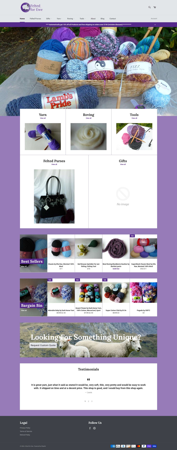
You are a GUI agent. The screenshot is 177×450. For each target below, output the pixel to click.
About (93, 19)
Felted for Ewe (29, 446)
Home (22, 19)
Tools (82, 19)
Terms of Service (26, 431)
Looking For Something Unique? (86, 337)
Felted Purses (35, 19)
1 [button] (85, 401)
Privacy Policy (25, 428)
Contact (113, 19)
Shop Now (49, 98)
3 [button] (91, 401)
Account (154, 18)
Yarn (59, 19)
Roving (70, 19)
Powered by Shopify (40, 446)
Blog (102, 19)
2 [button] (88, 401)
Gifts (48, 19)
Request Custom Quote (43, 345)
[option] (88, 71)
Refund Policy (25, 435)
